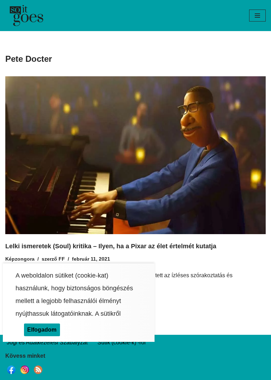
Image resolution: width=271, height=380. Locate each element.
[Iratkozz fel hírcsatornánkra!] (38, 374)
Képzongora (20, 259)
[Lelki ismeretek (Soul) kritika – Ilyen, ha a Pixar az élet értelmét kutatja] (135, 155)
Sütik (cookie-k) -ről (121, 342)
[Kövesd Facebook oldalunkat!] (11, 374)
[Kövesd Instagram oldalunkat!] (25, 374)
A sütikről (108, 313)
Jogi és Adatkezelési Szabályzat (47, 342)
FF (62, 259)
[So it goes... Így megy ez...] (26, 15)
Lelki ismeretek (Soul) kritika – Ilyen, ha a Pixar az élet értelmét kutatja (110, 246)
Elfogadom (41, 330)
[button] (257, 16)
